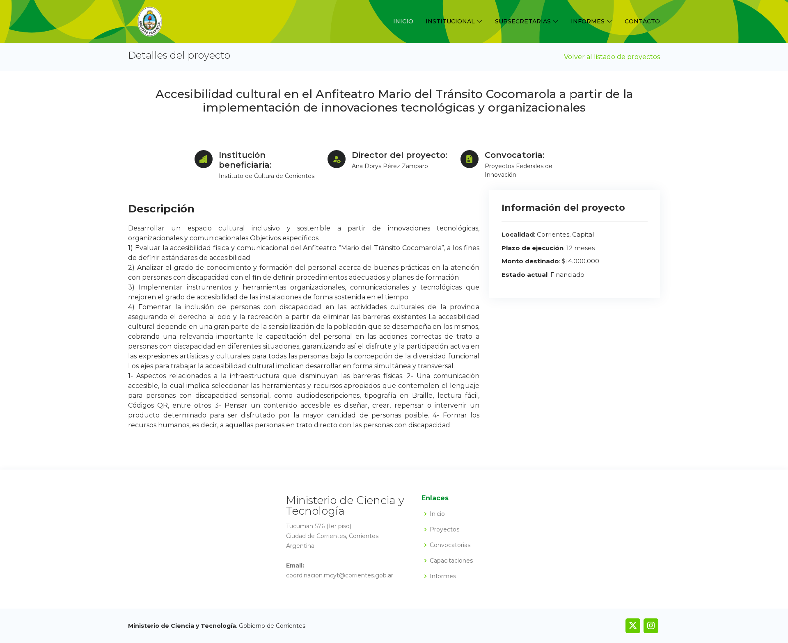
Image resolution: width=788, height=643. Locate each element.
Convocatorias (450, 545)
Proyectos (444, 529)
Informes (443, 576)
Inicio (403, 21)
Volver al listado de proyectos (612, 57)
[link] (632, 625)
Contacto (642, 21)
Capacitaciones (451, 560)
